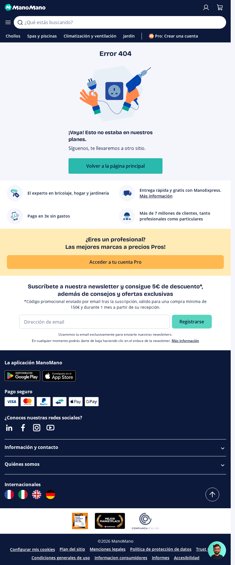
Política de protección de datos (160, 549)
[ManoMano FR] (9, 494)
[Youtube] (50, 427)
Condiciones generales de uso (61, 557)
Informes (160, 557)
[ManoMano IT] (23, 494)
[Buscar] (20, 22)
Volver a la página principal (115, 166)
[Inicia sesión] (206, 7)
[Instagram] (36, 427)
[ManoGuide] (217, 550)
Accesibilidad (186, 557)
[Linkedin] (9, 427)
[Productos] (8, 22)
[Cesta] (220, 7)
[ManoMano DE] (50, 494)
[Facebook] (23, 427)
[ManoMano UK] (36, 494)
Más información (185, 340)
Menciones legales (108, 549)
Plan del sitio (72, 549)
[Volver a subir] (212, 494)
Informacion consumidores (121, 557)
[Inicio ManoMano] (101, 7)
